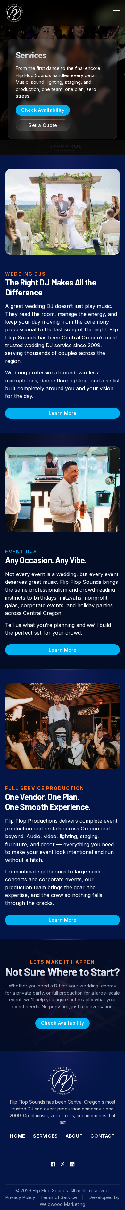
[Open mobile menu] (116, 12)
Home (17, 1136)
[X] (62, 1164)
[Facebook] (53, 1164)
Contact (102, 1136)
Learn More (63, 413)
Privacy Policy (20, 1197)
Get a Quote (42, 125)
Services (45, 1136)
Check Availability (42, 110)
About (74, 1136)
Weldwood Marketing (62, 1204)
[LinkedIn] (72, 1164)
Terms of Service (58, 1197)
